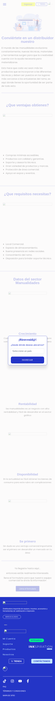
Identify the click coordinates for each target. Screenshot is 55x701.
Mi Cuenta (9, 638)
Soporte (8, 644)
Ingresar (27, 360)
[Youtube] (20, 681)
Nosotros (8, 654)
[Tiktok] (4, 681)
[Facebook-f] (28, 681)
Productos (9, 649)
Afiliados (36, 640)
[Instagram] (12, 681)
